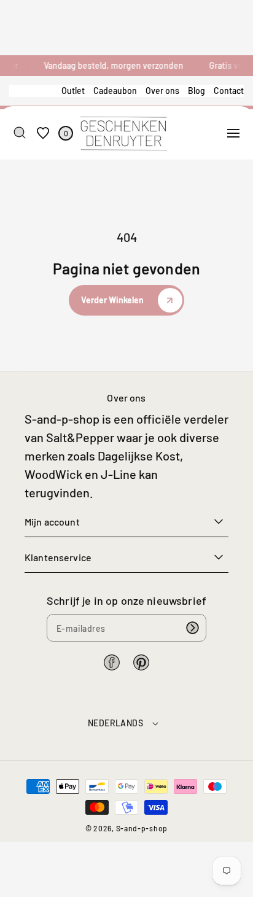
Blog (196, 90)
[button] (233, 133)
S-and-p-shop (142, 828)
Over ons (162, 90)
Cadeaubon (115, 90)
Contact (229, 90)
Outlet (73, 90)
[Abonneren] (192, 628)
